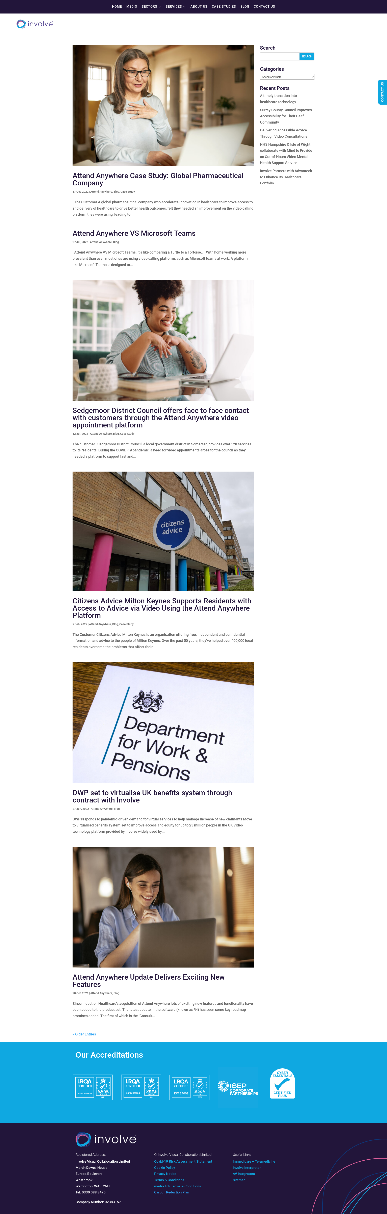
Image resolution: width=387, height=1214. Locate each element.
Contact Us (264, 6)
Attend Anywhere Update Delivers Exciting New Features (149, 981)
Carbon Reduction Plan (171, 1192)
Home (117, 6)
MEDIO (131, 6)
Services (174, 6)
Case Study (128, 191)
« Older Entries (84, 1034)
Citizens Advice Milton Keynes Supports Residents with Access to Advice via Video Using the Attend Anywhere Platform (162, 608)
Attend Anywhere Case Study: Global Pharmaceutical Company (158, 179)
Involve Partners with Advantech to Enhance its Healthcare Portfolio (286, 177)
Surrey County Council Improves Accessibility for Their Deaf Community (286, 116)
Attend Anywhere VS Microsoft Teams (134, 233)
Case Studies (224, 6)
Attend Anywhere (101, 191)
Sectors (149, 6)
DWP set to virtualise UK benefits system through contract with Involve (152, 796)
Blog (244, 6)
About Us (198, 6)
